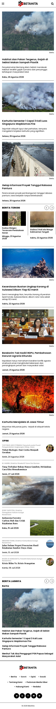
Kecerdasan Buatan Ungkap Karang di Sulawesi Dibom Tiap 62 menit (25, 288)
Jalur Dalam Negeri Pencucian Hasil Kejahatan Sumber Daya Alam (20, 546)
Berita (14, 677)
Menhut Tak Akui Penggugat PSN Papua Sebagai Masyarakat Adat (27, 655)
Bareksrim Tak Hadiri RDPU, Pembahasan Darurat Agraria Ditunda (26, 354)
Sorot (23, 677)
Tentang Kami (15, 682)
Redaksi (37, 686)
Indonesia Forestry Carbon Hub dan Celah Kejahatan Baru (13, 520)
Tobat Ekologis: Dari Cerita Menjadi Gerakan (20, 451)
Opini (33, 677)
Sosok (43, 677)
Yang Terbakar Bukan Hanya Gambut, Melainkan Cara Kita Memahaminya (26, 468)
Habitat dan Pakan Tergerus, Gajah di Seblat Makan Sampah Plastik (25, 61)
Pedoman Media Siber (37, 682)
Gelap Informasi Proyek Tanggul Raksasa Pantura (27, 187)
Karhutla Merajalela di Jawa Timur (23, 422)
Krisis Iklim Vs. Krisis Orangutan (18, 563)
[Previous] (47, 208)
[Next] (52, 208)
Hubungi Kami (22, 686)
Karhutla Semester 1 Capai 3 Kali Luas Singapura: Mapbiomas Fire (24, 122)
